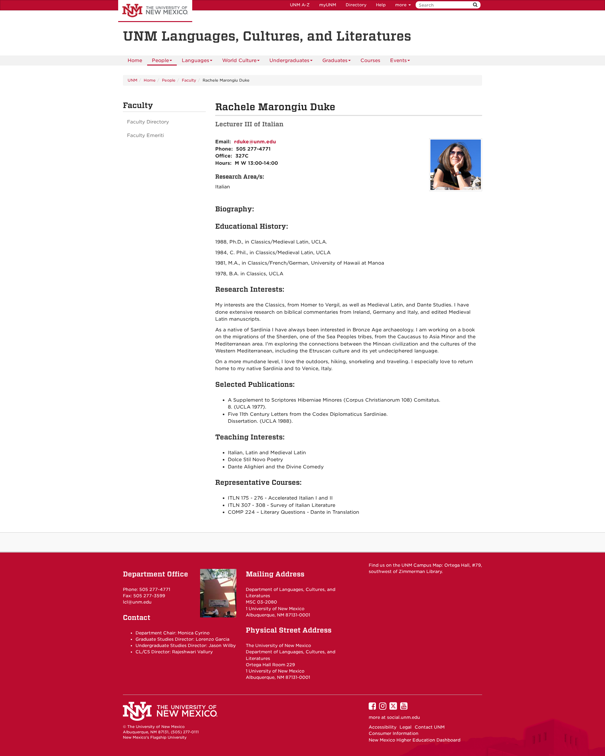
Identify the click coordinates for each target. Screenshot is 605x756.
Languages (195, 60)
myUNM (327, 5)
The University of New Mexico (155, 11)
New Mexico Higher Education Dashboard (414, 739)
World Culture (239, 60)
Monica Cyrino (194, 632)
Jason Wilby (222, 645)
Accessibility (382, 727)
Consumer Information (393, 733)
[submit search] (475, 5)
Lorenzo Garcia (212, 639)
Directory (356, 5)
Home (135, 60)
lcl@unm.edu (137, 601)
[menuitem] (135, 60)
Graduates (335, 60)
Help (381, 5)
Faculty (189, 80)
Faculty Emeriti (145, 135)
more (401, 5)
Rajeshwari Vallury (192, 651)
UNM (132, 80)
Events (398, 60)
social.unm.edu (403, 717)
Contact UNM (430, 727)
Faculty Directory (148, 122)
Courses (370, 60)
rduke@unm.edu (255, 142)
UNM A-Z (300, 5)
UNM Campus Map (421, 565)
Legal (406, 727)
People (160, 60)
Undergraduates (289, 60)
